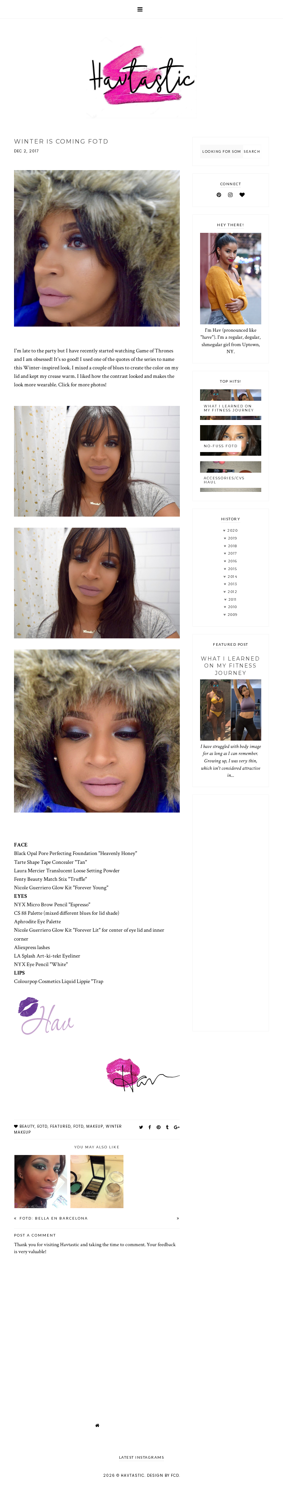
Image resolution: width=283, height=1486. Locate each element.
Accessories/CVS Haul (224, 480)
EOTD (42, 1126)
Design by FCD (163, 1475)
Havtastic (132, 1475)
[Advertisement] (230, 913)
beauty (27, 1126)
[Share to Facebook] (150, 1127)
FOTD (78, 1126)
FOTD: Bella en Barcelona (53, 1218)
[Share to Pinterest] (159, 1127)
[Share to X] (141, 1127)
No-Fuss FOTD (221, 446)
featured (60, 1126)
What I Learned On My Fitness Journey (229, 408)
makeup (94, 1126)
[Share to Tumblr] (167, 1127)
